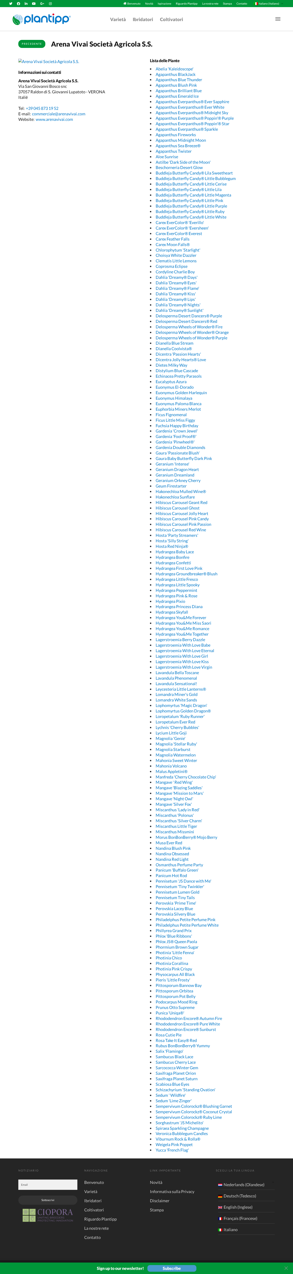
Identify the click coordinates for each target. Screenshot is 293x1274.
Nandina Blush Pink (173, 848)
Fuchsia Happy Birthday (177, 425)
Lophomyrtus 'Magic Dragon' (181, 705)
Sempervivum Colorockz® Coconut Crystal (194, 1111)
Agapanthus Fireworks (176, 134)
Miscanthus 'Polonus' (175, 815)
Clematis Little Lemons (176, 260)
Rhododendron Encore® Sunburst (186, 1029)
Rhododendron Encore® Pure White (188, 1023)
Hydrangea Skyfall (172, 612)
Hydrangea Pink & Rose (176, 595)
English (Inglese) (238, 1207)
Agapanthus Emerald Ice (177, 96)
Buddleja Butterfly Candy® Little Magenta (193, 194)
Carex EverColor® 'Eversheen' (182, 227)
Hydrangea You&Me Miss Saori (183, 623)
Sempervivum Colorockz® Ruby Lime (189, 1117)
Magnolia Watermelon (176, 754)
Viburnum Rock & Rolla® (178, 1138)
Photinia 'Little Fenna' (175, 952)
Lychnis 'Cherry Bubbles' (177, 727)
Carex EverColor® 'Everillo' (180, 222)
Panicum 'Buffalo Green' (177, 869)
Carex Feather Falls (173, 238)
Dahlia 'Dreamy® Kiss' (176, 293)
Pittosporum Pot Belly (175, 996)
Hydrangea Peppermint (176, 590)
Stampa (227, 3)
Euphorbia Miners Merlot (178, 409)
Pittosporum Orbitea (174, 990)
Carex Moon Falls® (173, 244)
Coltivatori (171, 19)
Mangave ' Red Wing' (174, 782)
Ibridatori (143, 19)
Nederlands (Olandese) (244, 1184)
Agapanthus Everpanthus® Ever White (190, 107)
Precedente (32, 43)
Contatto (241, 3)
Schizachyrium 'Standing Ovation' (185, 1089)
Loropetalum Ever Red (175, 721)
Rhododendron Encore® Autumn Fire (189, 1018)
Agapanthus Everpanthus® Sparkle (187, 129)
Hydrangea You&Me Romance (182, 628)
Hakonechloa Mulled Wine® (181, 491)
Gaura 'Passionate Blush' (178, 452)
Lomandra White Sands (176, 699)
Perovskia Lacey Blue (174, 908)
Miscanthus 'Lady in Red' (178, 809)
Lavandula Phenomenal (176, 678)
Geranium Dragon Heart (177, 469)
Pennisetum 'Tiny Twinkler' (180, 886)
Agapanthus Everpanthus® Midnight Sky (192, 112)
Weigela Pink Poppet (174, 1144)
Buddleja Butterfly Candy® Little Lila (189, 189)
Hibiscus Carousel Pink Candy (182, 518)
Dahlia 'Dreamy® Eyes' (176, 282)
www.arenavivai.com (54, 119)
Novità (149, 3)
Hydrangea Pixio (170, 601)
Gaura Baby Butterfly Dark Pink (184, 458)
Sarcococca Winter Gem (177, 1067)
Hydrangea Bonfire (172, 557)
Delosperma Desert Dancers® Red (186, 321)
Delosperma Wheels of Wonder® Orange (192, 332)
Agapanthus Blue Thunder (179, 79)
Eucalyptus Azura (171, 381)
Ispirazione (164, 3)
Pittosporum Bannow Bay (179, 985)
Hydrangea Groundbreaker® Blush (186, 573)
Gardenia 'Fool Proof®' (176, 436)
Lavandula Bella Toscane (177, 672)
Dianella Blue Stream (174, 343)
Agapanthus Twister (174, 151)
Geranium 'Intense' (172, 463)
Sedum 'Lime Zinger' (174, 1100)
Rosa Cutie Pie (169, 1034)
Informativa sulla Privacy (172, 1191)
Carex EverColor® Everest (179, 233)
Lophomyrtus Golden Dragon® (183, 710)
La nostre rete (96, 1228)
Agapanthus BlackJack (175, 74)
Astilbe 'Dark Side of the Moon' (183, 162)
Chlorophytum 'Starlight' (178, 249)
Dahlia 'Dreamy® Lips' (176, 299)
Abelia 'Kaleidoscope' (174, 68)
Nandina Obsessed (172, 853)
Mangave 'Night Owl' (174, 798)
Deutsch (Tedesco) (240, 1195)
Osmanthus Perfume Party (179, 864)
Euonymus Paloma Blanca (178, 403)
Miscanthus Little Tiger (176, 826)
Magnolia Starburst (173, 749)
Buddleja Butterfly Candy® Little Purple (191, 205)
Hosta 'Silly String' (172, 540)
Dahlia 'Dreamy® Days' (177, 277)
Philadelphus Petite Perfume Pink (185, 919)
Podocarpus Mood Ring (176, 1001)
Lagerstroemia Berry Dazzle (180, 639)
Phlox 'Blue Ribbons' (174, 936)
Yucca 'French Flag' (172, 1149)
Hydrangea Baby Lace (175, 551)
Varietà (118, 19)
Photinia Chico (169, 957)
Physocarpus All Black (175, 974)
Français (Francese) (240, 1218)
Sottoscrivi (47, 1200)
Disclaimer (159, 1200)
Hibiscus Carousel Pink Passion (183, 524)
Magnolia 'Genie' (170, 738)
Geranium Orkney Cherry (178, 480)
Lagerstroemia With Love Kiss (182, 661)
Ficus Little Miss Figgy (175, 420)
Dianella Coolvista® (174, 348)
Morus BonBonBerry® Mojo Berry (186, 837)
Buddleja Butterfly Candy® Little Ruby (190, 211)
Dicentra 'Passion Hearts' (178, 354)
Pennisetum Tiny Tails (175, 897)
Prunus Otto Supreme (175, 1007)
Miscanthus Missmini (175, 831)
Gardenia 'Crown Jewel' (177, 430)
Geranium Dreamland (175, 474)
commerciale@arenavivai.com (58, 113)
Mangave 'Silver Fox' (174, 804)
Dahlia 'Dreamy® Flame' (177, 288)
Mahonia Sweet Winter (176, 760)
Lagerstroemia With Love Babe (183, 645)
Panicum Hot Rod (171, 875)
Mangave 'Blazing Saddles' (179, 787)
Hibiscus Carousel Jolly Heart (182, 513)
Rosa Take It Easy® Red (176, 1040)
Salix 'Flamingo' (169, 1051)
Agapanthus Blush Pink (176, 85)
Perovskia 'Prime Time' (176, 903)
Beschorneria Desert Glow (179, 167)
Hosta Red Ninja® (172, 546)
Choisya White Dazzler (176, 255)
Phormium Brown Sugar (177, 947)
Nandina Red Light (172, 859)
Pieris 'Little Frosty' (173, 979)
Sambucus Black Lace (174, 1056)
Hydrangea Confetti (173, 562)
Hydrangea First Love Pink (179, 568)
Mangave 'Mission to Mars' (180, 793)
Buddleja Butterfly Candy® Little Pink (189, 200)
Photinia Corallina (172, 963)
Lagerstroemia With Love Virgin (184, 667)
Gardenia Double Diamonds (180, 447)
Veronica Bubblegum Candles (182, 1133)
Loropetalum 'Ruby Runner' (180, 716)
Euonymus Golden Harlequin (181, 392)
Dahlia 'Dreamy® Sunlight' (179, 310)
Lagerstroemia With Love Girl (182, 656)
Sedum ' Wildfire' (171, 1095)
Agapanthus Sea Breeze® (178, 145)
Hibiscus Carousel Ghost (178, 507)
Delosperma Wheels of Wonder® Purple (191, 337)
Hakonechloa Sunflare (175, 496)
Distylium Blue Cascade (177, 370)
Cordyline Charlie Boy (175, 271)
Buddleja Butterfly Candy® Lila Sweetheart (194, 172)
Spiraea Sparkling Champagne (182, 1128)
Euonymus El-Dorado (175, 387)
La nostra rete (210, 3)
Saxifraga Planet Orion (176, 1073)
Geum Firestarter (171, 485)
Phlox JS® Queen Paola (176, 941)
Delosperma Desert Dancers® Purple (189, 315)
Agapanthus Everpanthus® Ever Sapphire (192, 101)
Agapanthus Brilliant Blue (179, 90)
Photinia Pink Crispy (174, 968)
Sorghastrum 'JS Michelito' (179, 1122)
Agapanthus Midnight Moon (181, 140)
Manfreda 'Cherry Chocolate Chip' (186, 776)
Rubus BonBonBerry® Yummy (183, 1045)
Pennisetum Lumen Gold (177, 892)
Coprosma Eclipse (171, 266)
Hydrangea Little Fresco (177, 579)
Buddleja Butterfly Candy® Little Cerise (191, 183)
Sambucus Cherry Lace (176, 1062)
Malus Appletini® (171, 771)
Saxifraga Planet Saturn (177, 1078)
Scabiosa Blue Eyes (172, 1084)
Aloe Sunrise (167, 156)
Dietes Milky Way (171, 365)
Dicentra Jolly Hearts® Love (181, 359)
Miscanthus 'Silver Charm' (179, 820)
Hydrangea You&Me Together (182, 634)
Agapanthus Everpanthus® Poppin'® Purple (195, 118)
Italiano (231, 1229)
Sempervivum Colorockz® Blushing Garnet (194, 1106)
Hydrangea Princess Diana (179, 606)
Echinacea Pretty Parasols (179, 376)
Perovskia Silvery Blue (175, 914)
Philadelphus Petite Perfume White (187, 925)
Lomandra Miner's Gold (177, 694)
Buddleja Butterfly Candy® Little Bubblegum (196, 178)
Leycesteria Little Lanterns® (181, 689)
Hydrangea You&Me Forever (181, 617)
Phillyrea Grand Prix (174, 930)
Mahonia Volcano (171, 765)
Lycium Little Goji (171, 732)
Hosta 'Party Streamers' (177, 535)
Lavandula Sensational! (176, 683)
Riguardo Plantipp (187, 3)
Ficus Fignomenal (171, 414)
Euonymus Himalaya (174, 398)
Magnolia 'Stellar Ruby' (176, 743)
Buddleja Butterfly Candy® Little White (191, 216)
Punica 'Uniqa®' (170, 1012)
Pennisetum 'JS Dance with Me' (183, 880)
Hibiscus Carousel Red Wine (181, 529)
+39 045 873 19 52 (42, 108)
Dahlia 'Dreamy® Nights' (178, 304)
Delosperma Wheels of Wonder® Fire (189, 326)
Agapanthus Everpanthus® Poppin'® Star (192, 123)
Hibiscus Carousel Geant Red (181, 502)
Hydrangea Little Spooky (178, 584)
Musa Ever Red (169, 842)
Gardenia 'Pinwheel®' (175, 441)
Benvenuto (134, 3)
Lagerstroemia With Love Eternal (185, 650)
